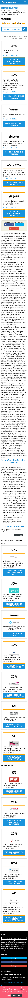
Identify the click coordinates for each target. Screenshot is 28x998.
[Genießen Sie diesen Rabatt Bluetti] (14, 870)
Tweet (20, 225)
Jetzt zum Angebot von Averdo (14, 853)
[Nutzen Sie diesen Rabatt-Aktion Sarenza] (14, 683)
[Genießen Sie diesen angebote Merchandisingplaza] (14, 900)
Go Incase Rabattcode (14, 123)
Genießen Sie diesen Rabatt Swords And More (14, 572)
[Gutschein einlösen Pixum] (14, 622)
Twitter (14, 958)
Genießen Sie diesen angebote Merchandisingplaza (14, 919)
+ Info (20, 989)
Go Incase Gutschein (14, 152)
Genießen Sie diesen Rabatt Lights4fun (14, 605)
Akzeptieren (16, 995)
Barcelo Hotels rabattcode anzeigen (14, 725)
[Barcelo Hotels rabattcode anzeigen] (14, 713)
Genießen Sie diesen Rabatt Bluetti (14, 882)
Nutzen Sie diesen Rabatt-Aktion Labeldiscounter (14, 758)
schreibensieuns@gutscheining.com (14, 938)
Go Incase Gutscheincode (14, 60)
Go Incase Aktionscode (14, 96)
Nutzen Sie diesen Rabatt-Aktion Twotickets (14, 822)
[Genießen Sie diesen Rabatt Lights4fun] (14, 590)
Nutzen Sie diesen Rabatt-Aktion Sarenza (14, 696)
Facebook (9, 225)
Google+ (14, 228)
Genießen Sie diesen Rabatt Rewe (14, 792)
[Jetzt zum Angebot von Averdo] (14, 840)
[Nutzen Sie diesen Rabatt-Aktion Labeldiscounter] (14, 743)
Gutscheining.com (8, 2)
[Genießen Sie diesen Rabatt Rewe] (14, 779)
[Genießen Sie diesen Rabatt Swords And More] (14, 557)
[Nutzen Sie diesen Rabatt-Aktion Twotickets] (14, 809)
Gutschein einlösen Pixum (14, 634)
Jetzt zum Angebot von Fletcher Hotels (14, 666)
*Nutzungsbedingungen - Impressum (12, 982)
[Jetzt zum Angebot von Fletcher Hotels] (14, 652)
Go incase (18, 535)
